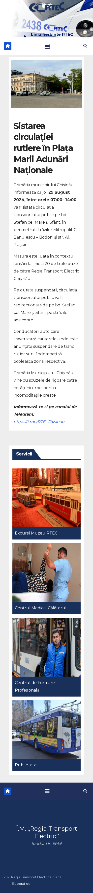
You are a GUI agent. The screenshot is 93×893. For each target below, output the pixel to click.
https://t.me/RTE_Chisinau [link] (39, 421)
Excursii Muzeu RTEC (36, 533)
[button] (85, 46)
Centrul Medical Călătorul (40, 608)
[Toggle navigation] (47, 46)
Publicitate (26, 765)
